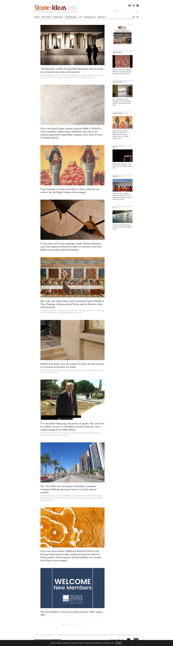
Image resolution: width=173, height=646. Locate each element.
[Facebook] (130, 6)
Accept (118, 643)
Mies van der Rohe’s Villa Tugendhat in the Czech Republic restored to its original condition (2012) (122, 102)
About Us (101, 17)
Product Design (70, 17)
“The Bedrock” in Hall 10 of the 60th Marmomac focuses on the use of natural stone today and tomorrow (71, 70)
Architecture (58, 17)
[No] (170, 643)
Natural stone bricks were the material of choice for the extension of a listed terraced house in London (72, 365)
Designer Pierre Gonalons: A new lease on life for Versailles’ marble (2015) (122, 166)
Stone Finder (46, 17)
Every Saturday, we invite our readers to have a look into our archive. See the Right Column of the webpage (69, 190)
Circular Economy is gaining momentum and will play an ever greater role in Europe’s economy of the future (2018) (122, 196)
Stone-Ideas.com (55, 8)
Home (36, 17)
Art (80, 17)
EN (134, 17)
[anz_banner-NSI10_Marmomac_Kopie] (123, 35)
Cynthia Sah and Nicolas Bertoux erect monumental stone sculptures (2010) (122, 227)
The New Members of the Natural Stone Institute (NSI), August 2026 (71, 613)
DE (138, 17)
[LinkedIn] (138, 6)
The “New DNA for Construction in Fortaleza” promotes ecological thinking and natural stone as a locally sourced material (68, 489)
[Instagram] (134, 6)
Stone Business (89, 17)
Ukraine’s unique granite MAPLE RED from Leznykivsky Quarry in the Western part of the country (122, 72)
